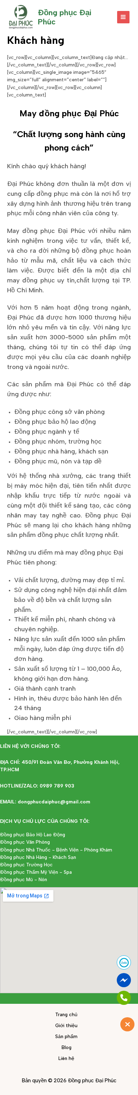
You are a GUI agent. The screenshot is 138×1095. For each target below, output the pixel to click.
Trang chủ (66, 1014)
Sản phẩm (66, 1036)
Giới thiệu (66, 1025)
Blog (66, 1047)
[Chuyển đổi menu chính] (123, 17)
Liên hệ (66, 1058)
